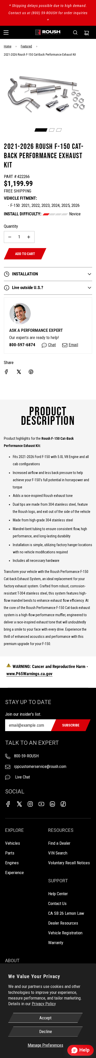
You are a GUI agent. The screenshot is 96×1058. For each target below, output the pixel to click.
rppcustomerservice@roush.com (40, 766)
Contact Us (57, 903)
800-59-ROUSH (26, 756)
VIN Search (57, 853)
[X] (19, 804)
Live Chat (22, 777)
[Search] (75, 32)
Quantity (11, 226)
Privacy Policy (44, 1003)
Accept (45, 1017)
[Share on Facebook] (6, 371)
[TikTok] (63, 804)
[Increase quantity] (28, 237)
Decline (45, 1031)
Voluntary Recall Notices (69, 862)
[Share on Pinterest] (31, 371)
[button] (40, 130)
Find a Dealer (59, 843)
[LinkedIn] (52, 804)
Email (73, 344)
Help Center (58, 893)
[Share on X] (18, 371)
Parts (9, 853)
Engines (12, 862)
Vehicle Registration (65, 932)
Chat (52, 344)
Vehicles (12, 843)
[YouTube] (41, 804)
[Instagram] (30, 804)
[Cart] (86, 32)
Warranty (55, 942)
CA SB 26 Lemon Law (66, 913)
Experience (14, 872)
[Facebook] (8, 804)
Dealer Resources (63, 923)
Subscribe (70, 725)
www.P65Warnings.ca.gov (29, 673)
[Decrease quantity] (9, 237)
